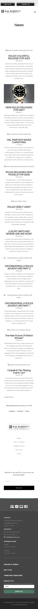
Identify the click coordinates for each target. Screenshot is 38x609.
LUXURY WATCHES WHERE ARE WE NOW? (19, 232)
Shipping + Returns (19, 446)
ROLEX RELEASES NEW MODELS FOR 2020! (19, 173)
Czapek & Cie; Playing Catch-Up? (19, 371)
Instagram (12, 411)
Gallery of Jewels (11, 564)
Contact (19, 453)
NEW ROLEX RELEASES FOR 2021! (19, 108)
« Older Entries (8, 397)
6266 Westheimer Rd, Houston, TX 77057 (19, 405)
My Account (19, 450)
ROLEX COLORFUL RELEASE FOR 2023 (19, 57)
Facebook (20, 411)
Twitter (27, 411)
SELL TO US (8, 570)
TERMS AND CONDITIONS (13, 575)
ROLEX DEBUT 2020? (19, 207)
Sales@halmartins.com (13, 537)
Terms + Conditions (19, 442)
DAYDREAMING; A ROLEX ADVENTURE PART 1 (19, 304)
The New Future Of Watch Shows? (19, 336)
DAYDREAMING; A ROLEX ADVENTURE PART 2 (19, 267)
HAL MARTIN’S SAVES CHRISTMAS (19, 141)
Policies (19, 438)
